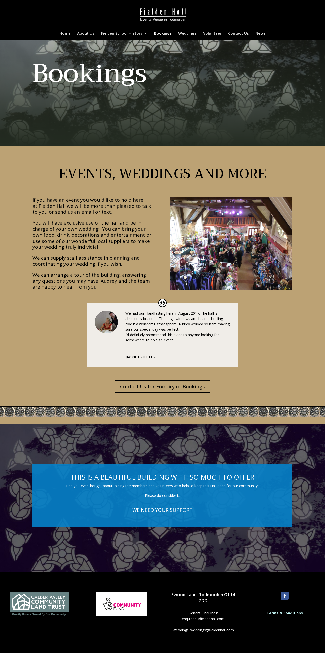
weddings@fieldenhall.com (212, 630)
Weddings (187, 33)
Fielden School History (121, 33)
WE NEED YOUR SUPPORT (162, 509)
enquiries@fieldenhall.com (203, 618)
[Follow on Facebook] (285, 596)
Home (65, 33)
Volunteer (212, 33)
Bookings (163, 33)
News (260, 33)
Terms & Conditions (285, 613)
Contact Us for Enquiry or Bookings (162, 386)
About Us (85, 33)
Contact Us (238, 33)
